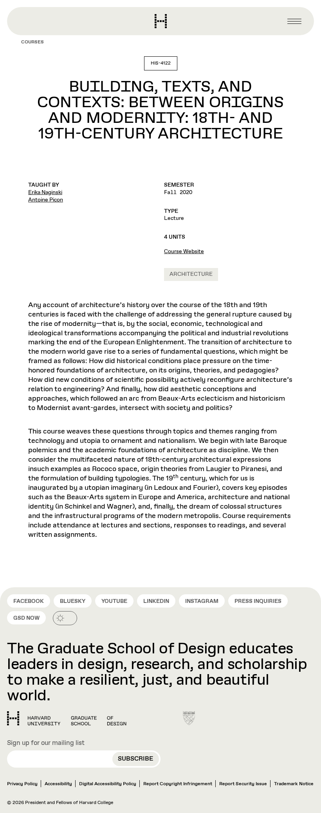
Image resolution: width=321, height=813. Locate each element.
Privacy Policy (22, 784)
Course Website (184, 251)
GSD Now (26, 618)
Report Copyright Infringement (177, 784)
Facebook (28, 601)
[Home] (66, 718)
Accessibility (58, 784)
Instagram (201, 601)
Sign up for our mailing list (46, 743)
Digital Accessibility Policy (107, 784)
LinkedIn (156, 601)
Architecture (191, 274)
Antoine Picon (45, 199)
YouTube (114, 601)
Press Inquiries (257, 601)
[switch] (65, 618)
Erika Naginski (45, 192)
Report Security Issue (243, 784)
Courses (32, 42)
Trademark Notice (294, 784)
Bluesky (72, 601)
